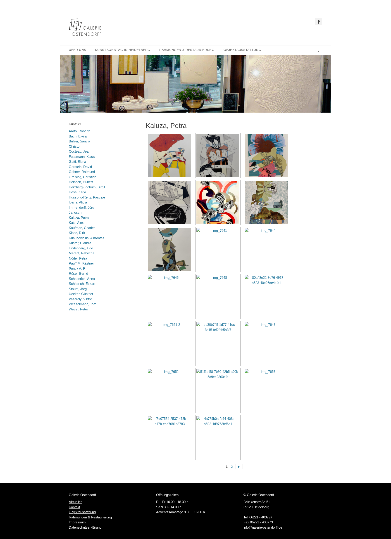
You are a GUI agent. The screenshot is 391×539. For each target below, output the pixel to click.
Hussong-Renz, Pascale (87, 197)
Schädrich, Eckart (82, 284)
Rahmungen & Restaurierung (187, 50)
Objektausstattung (242, 50)
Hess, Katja (77, 192)
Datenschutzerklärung (85, 527)
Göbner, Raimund (82, 172)
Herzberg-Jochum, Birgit (87, 187)
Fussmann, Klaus (82, 156)
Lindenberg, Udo (81, 248)
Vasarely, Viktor (80, 299)
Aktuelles (75, 502)
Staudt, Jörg (78, 289)
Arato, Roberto (79, 131)
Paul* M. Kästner (81, 263)
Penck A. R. (77, 268)
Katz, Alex (76, 223)
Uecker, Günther (81, 294)
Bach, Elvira (78, 136)
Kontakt (74, 507)
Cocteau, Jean (79, 151)
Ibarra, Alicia (78, 202)
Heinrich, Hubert (81, 182)
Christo (74, 146)
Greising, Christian (82, 177)
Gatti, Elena (77, 161)
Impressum (77, 522)
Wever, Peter (78, 309)
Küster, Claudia (80, 243)
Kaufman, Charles (82, 228)
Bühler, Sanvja (79, 141)
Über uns (77, 50)
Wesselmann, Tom (82, 304)
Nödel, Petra (78, 258)
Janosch (75, 212)
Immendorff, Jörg (81, 207)
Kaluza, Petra (79, 218)
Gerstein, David (80, 167)
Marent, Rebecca (81, 253)
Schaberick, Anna (82, 279)
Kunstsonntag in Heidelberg (122, 50)
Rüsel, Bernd (78, 273)
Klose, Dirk (77, 233)
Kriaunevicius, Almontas (86, 238)
